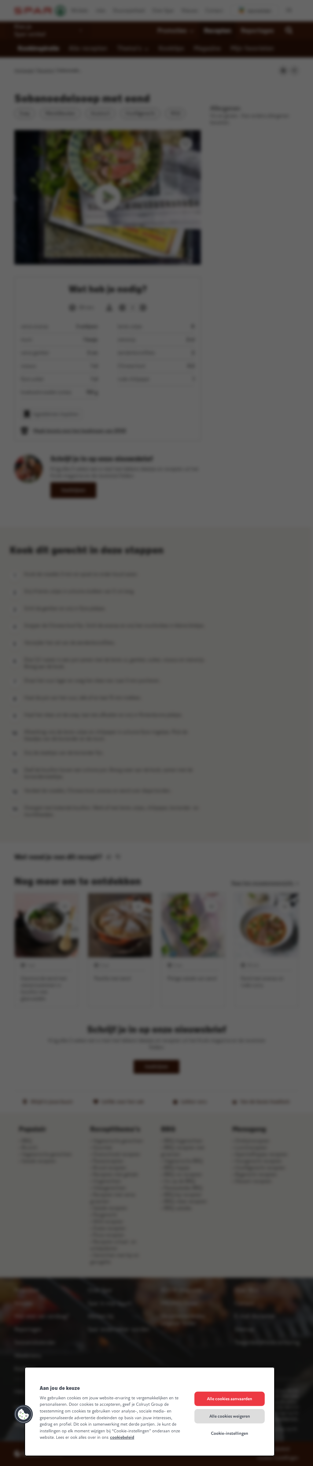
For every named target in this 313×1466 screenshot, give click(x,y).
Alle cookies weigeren (229, 1416)
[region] (149, 1411)
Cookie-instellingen (229, 1433)
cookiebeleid (122, 1437)
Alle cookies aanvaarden (229, 1398)
